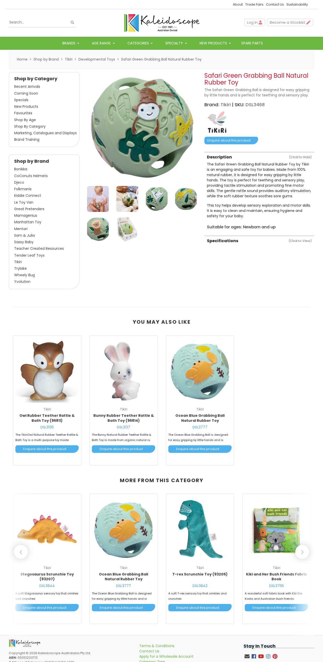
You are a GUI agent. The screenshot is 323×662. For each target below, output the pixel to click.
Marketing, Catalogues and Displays (45, 132)
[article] (47, 401)
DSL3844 (47, 585)
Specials (21, 99)
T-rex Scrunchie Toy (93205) (200, 574)
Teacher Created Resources (39, 248)
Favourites (23, 113)
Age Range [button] (102, 43)
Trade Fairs (254, 4)
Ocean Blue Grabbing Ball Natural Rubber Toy (200, 418)
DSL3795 (276, 585)
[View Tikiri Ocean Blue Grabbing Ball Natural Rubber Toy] (200, 371)
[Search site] (72, 22)
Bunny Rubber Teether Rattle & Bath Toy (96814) (123, 418)
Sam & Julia (24, 235)
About (238, 4)
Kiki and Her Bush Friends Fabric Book (276, 577)
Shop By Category (30, 126)
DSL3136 (47, 427)
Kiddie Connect (27, 195)
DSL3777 (200, 427)
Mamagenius (25, 215)
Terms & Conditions (156, 645)
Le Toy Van (23, 202)
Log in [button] (253, 22)
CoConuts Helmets (31, 175)
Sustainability (297, 4)
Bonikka (20, 169)
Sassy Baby (24, 241)
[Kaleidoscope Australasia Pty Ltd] (161, 22)
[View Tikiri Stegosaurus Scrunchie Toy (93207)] (47, 529)
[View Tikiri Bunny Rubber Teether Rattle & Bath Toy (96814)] (123, 371)
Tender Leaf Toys (29, 255)
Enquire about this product (229, 140)
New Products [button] (214, 43)
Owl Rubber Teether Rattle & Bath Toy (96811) (47, 418)
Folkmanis (23, 188)
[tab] (259, 191)
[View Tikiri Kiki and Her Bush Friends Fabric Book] (276, 529)
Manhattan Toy (27, 222)
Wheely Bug (24, 275)
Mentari (21, 228)
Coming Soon (26, 93)
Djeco (19, 182)
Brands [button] (69, 43)
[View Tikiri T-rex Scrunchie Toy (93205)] (200, 529)
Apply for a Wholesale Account (166, 656)
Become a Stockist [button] (288, 22)
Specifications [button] (259, 241)
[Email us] (247, 656)
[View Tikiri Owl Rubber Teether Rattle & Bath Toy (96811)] (47, 371)
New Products (26, 106)
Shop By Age (25, 119)
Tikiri (18, 261)
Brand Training (26, 139)
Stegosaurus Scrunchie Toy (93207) (47, 577)
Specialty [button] (174, 43)
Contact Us (275, 4)
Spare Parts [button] (252, 43)
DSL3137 (123, 427)
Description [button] (259, 157)
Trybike (20, 268)
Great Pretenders (29, 208)
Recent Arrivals (27, 86)
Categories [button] (138, 43)
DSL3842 (200, 585)
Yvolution (22, 281)
